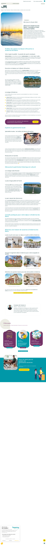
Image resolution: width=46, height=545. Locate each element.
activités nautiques (25, 56)
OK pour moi (17, 540)
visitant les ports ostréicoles (29, 148)
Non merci (4, 540)
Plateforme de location (27, 1)
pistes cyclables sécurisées (37, 220)
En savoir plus (9, 347)
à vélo (15, 219)
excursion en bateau (26, 70)
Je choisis (10, 540)
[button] (2, 543)
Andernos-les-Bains (8, 56)
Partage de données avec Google (7, 535)
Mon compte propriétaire (38, 1)
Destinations (26, 20)
